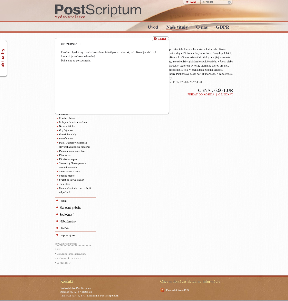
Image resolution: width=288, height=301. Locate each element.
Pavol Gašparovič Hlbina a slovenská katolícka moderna (74, 144)
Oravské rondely (68, 134)
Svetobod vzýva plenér (71, 179)
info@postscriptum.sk (107, 295)
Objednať (225, 94)
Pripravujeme (68, 235)
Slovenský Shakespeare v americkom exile (72, 165)
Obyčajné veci (66, 130)
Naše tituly (177, 27)
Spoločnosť (66, 214)
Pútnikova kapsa (68, 159)
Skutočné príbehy (70, 207)
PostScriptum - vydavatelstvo (98, 11)
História (64, 228)
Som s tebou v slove (69, 171)
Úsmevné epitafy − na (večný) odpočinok (75, 190)
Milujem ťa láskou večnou (73, 122)
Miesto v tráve (67, 118)
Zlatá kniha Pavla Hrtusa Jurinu (71, 253)
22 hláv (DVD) (64, 262)
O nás (202, 27)
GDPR (222, 27)
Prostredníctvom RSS (177, 290)
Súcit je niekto (67, 175)
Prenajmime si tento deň (72, 151)
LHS (59, 249)
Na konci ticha (67, 126)
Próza (63, 201)
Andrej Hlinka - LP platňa (69, 258)
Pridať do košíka (200, 94)
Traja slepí (64, 184)
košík (193, 2)
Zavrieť (162, 38)
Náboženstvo (68, 221)
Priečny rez (65, 155)
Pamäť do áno (66, 138)
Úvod (153, 27)
